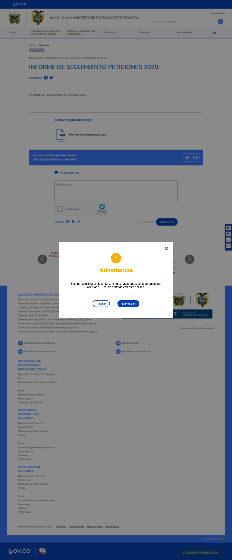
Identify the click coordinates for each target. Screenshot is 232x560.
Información (128, 303)
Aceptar (101, 303)
